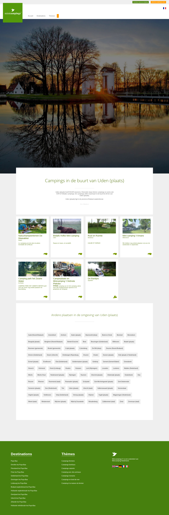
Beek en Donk (107, 335)
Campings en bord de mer (71, 479)
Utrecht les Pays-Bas (18, 498)
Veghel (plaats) (33, 395)
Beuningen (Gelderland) (99, 341)
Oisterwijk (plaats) (113, 375)
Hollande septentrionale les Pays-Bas (24, 491)
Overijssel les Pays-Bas (19, 494)
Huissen (78, 368)
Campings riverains (68, 476)
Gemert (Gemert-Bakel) (111, 361)
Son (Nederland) (51, 388)
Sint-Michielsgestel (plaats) (103, 381)
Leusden (105, 368)
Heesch (31, 368)
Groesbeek (128, 361)
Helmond (42, 368)
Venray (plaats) (78, 395)
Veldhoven (47, 395)
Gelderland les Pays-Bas (19, 476)
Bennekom (131, 335)
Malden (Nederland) (131, 368)
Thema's (52, 16)
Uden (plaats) (73, 388)
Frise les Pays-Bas (17, 472)
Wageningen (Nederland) (122, 395)
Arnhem (63, 335)
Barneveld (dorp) (91, 335)
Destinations (41, 16)
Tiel (63, 388)
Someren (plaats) (34, 388)
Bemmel (120, 335)
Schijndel (86, 381)
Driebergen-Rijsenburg (70, 355)
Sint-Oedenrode (123, 381)
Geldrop (95, 361)
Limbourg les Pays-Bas (19, 483)
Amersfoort (52, 335)
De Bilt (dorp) (96, 348)
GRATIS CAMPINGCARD (158, 2)
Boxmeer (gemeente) (35, 348)
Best (84, 341)
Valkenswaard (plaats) (105, 388)
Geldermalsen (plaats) (80, 361)
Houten (68, 368)
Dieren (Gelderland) (35, 355)
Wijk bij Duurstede (77, 401)
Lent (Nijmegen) (91, 368)
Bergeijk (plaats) (34, 341)
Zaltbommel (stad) (108, 401)
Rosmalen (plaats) (71, 381)
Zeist (121, 401)
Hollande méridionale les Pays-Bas (23, 505)
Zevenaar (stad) (133, 401)
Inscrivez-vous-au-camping (140, 2)
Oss (139, 375)
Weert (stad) (32, 401)
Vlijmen (91, 395)
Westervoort (46, 401)
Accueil (30, 16)
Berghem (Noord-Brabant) (53, 341)
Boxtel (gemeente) (54, 348)
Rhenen (41, 381)
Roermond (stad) (54, 381)
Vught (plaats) (103, 395)
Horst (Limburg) (55, 368)
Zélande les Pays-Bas (18, 502)
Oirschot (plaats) (96, 375)
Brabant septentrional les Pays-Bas (23, 487)
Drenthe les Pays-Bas (18, 464)
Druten (95, 355)
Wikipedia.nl (86, 204)
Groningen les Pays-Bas (19, 479)
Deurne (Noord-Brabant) (114, 348)
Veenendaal (122, 388)
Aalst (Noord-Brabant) (35, 335)
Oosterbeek (129, 375)
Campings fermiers (68, 461)
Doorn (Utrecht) (52, 355)
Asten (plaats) (76, 335)
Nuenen (83, 375)
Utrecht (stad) (88, 388)
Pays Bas (14, 461)
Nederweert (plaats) (57, 375)
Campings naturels (68, 468)
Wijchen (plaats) (60, 401)
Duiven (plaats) (108, 355)
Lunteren (116, 368)
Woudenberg (93, 401)
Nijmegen (72, 375)
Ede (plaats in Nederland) (127, 355)
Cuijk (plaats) (70, 348)
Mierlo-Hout (41, 375)
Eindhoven (47, 361)
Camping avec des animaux (71, 472)
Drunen (86, 355)
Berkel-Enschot (72, 341)
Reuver (30, 381)
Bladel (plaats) (129, 341)
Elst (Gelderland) (61, 361)
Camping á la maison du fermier (73, 483)
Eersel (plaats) (33, 361)
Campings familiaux (68, 464)
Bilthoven (116, 341)
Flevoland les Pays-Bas (19, 468)
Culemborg (83, 348)
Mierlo (30, 375)
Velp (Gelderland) (62, 395)
